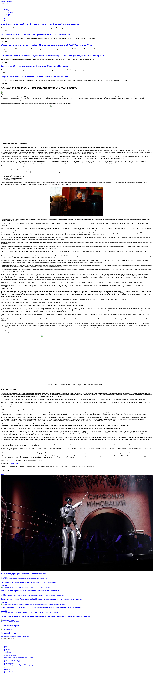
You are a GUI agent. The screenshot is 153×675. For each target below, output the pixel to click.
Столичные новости (14, 11)
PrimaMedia (14, 463)
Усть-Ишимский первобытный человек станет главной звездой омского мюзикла (40, 24)
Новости (6, 9)
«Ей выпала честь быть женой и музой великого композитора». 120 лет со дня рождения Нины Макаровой (52, 55)
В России (10, 12)
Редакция (7, 669)
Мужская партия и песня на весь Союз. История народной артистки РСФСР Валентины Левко (47, 45)
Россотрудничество (10, 663)
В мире (10, 14)
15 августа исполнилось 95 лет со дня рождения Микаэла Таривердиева (35, 34)
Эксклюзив (11, 15)
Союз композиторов (10, 655)
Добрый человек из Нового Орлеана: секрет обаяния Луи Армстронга (34, 77)
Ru (5, 18)
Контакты (7, 672)
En (5, 20)
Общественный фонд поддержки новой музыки (18, 657)
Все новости (4, 474)
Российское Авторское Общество (14, 662)
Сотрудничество (9, 671)
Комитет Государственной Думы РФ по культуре (19, 665)
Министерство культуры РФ (12, 660)
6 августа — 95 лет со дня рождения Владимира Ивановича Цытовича (34, 66)
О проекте (7, 668)
